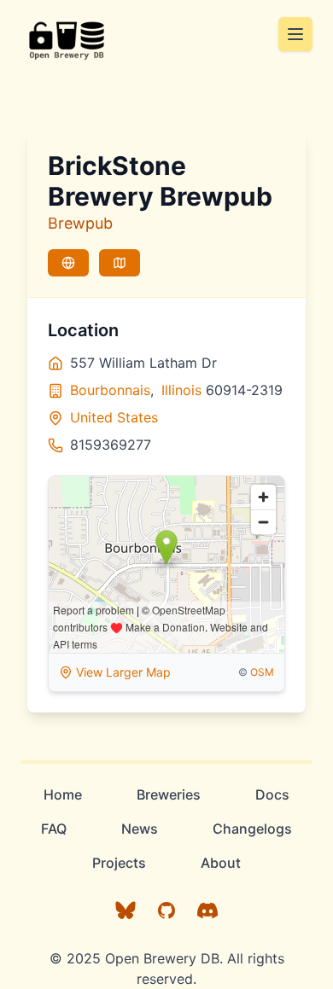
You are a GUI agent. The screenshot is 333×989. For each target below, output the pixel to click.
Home (63, 794)
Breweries (169, 794)
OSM (262, 672)
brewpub (80, 223)
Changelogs (252, 828)
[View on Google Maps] (119, 262)
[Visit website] (68, 262)
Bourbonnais (110, 390)
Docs (272, 794)
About (221, 862)
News (139, 828)
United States (114, 417)
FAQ (54, 828)
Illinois (181, 390)
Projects (119, 862)
